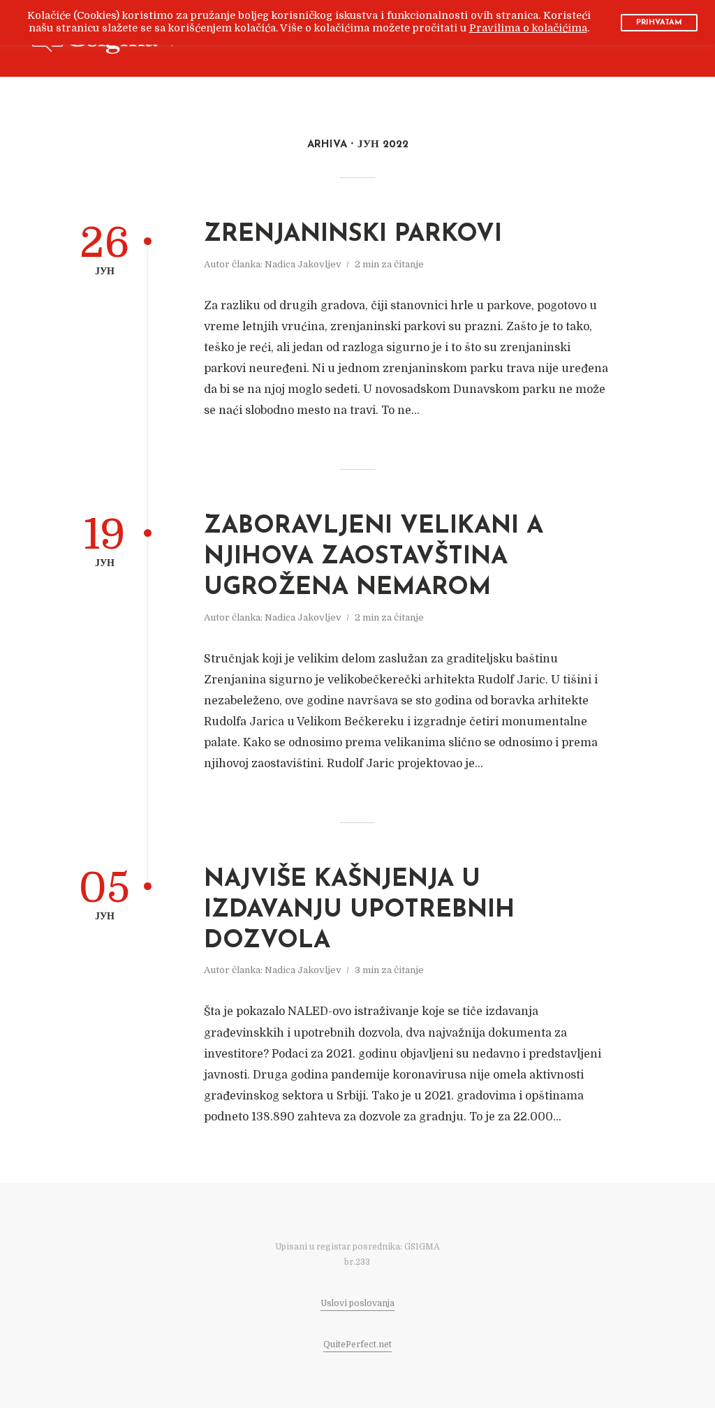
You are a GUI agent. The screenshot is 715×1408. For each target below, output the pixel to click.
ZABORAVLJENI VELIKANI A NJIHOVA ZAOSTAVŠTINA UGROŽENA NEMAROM (373, 557)
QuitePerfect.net (357, 1344)
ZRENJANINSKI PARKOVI (353, 235)
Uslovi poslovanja (357, 1303)
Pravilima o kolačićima (528, 28)
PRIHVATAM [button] (659, 23)
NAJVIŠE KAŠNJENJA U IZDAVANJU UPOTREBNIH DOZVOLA (359, 911)
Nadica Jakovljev (303, 264)
